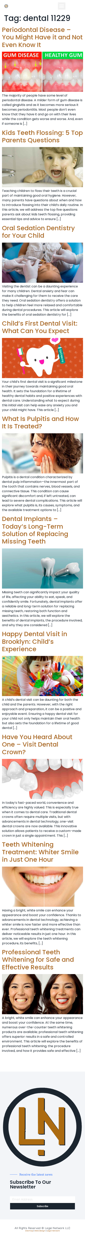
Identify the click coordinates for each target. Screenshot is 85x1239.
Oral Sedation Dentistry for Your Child (38, 232)
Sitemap (29, 1231)
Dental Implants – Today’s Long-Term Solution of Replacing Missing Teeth (35, 530)
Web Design (40, 1231)
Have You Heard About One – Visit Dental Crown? (37, 744)
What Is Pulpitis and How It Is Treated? (40, 422)
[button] (61, 6)
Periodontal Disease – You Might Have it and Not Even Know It (42, 37)
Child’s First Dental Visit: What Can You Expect (39, 327)
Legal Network (53, 1231)
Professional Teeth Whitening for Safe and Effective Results (38, 960)
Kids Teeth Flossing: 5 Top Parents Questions (42, 136)
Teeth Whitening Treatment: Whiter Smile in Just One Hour (40, 852)
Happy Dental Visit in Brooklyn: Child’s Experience (34, 641)
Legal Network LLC (57, 1228)
